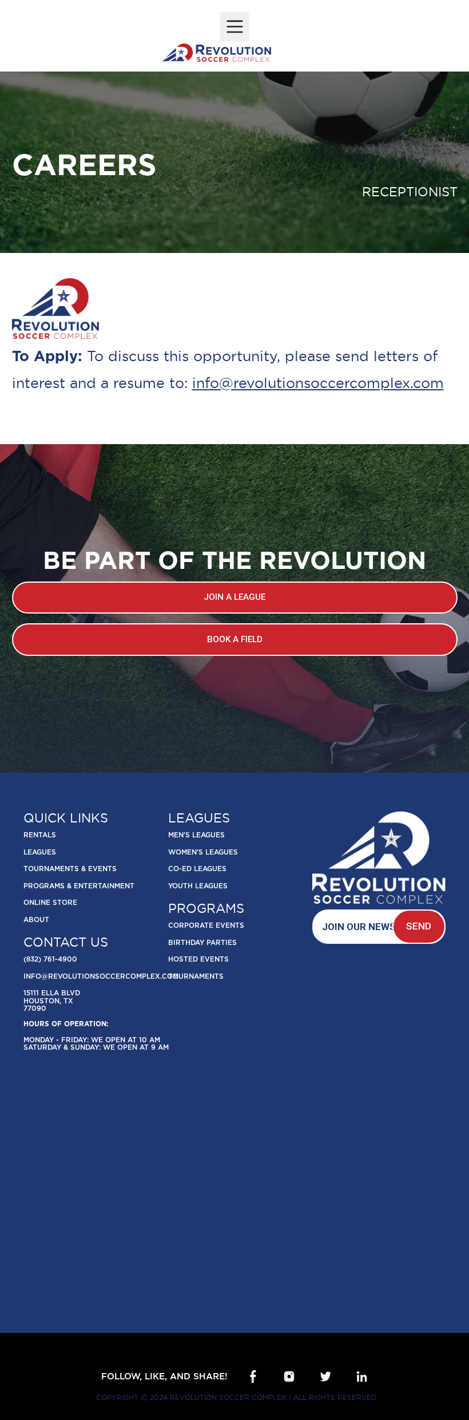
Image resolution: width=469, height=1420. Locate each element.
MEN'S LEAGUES (196, 835)
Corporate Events (206, 926)
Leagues (39, 852)
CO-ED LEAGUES (197, 869)
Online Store (50, 903)
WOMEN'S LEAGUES (203, 852)
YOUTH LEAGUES (198, 886)
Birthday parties (202, 943)
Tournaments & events (70, 869)
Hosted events (198, 959)
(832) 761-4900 (50, 959)
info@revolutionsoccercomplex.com (318, 383)
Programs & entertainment (78, 886)
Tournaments (196, 977)
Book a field (235, 639)
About (36, 920)
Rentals (39, 835)
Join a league (234, 597)
